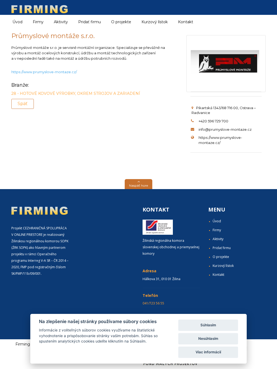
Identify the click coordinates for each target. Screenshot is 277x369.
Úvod (17, 21)
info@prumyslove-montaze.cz (225, 129)
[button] (138, 184)
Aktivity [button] (61, 21)
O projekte (121, 21)
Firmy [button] (38, 21)
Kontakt (185, 21)
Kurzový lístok (154, 21)
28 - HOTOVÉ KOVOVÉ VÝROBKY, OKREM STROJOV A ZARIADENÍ (75, 93)
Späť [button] (23, 103)
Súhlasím (208, 325)
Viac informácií (208, 352)
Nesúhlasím (208, 338)
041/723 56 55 (153, 303)
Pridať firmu (89, 21)
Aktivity (218, 239)
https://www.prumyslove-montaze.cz (43, 72)
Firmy (217, 230)
